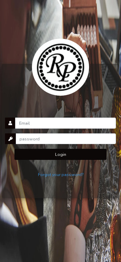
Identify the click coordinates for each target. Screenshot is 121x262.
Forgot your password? (60, 174)
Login (60, 154)
